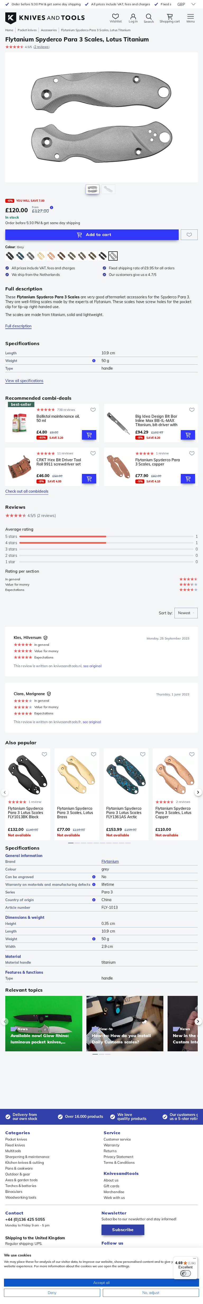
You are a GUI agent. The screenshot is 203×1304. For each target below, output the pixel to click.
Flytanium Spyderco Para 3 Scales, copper (157, 462)
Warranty (111, 1145)
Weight (11, 361)
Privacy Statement (118, 1157)
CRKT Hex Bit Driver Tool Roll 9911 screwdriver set (58, 462)
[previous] (13, 792)
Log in (133, 21)
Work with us (114, 1197)
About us (111, 1180)
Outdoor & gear (17, 1174)
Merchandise (114, 1192)
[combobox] (186, 613)
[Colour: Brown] (61, 256)
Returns (110, 1151)
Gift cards (111, 1186)
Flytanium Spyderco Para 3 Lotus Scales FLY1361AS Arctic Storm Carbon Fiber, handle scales (124, 812)
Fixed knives (15, 1145)
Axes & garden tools (21, 1180)
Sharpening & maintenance (27, 1157)
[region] (101, 124)
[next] (189, 792)
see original (92, 666)
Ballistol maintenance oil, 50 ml (58, 418)
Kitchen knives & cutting (24, 1162)
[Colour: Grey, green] (82, 256)
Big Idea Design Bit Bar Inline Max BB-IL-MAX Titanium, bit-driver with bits (156, 420)
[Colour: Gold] (41, 256)
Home (9, 30)
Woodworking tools (20, 1197)
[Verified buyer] (45, 638)
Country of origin (19, 900)
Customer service (117, 1139)
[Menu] (194, 1259)
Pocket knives (27, 30)
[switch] (185, 1273)
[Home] (45, 15)
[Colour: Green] (72, 256)
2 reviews (41, 47)
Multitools (13, 1151)
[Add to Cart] (89, 435)
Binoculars (13, 1191)
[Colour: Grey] (113, 256)
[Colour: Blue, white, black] (30, 256)
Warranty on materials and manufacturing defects (47, 884)
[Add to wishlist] (189, 234)
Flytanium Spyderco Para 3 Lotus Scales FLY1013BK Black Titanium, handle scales (25, 812)
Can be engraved (19, 877)
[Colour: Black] (10, 256)
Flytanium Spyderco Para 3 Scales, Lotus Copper (173, 812)
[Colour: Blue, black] (20, 256)
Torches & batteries (20, 1186)
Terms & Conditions (119, 1162)
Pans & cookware (19, 1168)
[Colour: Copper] (51, 256)
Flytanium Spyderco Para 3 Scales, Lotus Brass (75, 812)
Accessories (49, 30)
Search (149, 21)
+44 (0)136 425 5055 (25, 1219)
